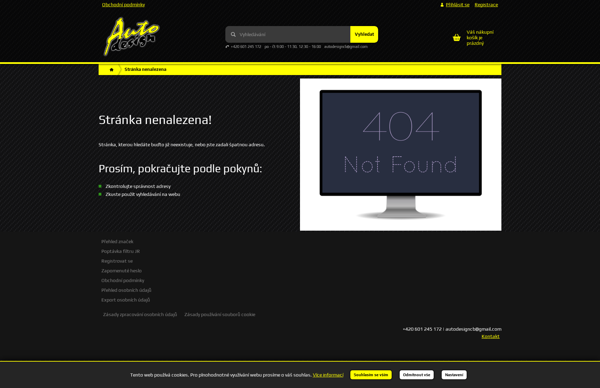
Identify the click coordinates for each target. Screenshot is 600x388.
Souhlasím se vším (371, 375)
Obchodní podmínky (123, 4)
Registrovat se (117, 261)
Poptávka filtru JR (120, 251)
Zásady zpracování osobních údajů (140, 314)
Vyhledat (364, 34)
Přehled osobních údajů (126, 290)
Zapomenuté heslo (121, 270)
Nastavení (454, 375)
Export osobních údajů (125, 300)
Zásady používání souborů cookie (219, 314)
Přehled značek (117, 241)
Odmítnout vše (416, 375)
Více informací (328, 375)
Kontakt (491, 336)
